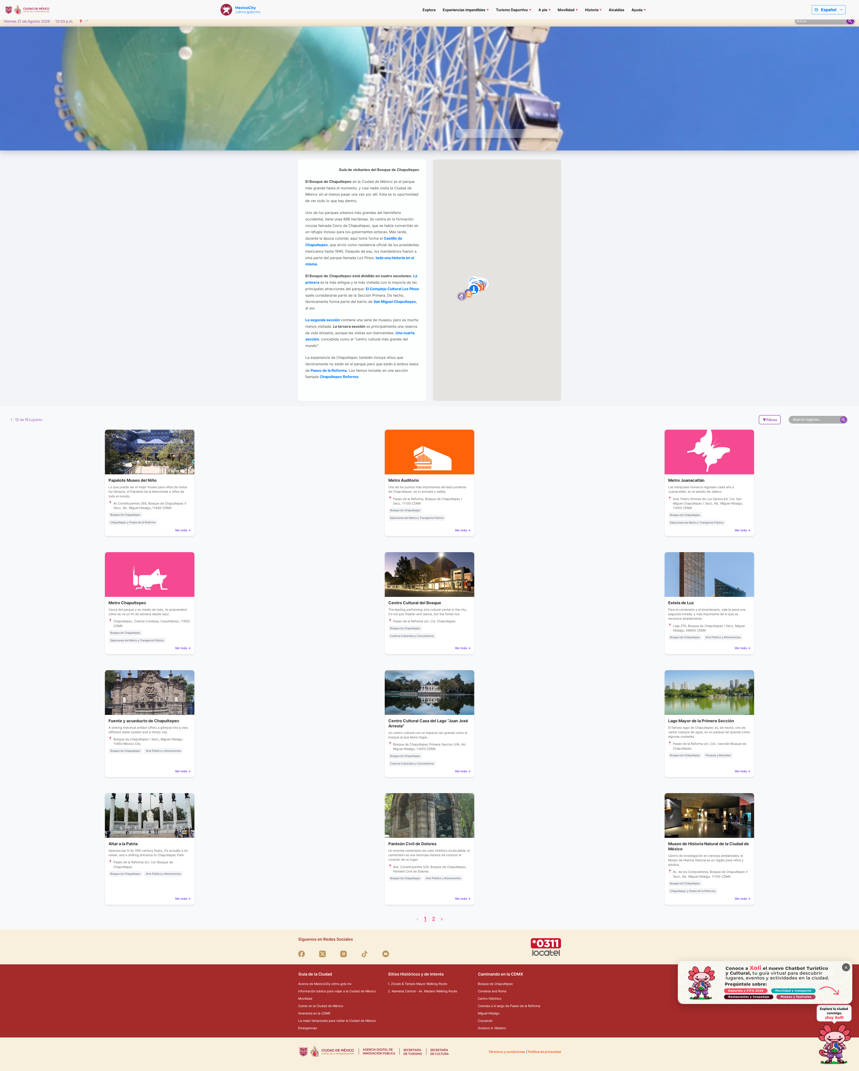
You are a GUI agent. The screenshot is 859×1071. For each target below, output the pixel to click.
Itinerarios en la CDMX (314, 1013)
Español (828, 9)
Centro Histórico (489, 998)
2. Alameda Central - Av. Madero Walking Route (422, 991)
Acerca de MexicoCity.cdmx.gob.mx (325, 984)
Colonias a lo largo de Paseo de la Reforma (509, 1006)
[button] (461, 296)
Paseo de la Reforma (329, 370)
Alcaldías (616, 10)
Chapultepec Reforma (339, 376)
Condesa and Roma (492, 991)
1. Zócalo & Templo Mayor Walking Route (417, 984)
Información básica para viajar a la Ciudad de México (337, 991)
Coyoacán (485, 1020)
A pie (542, 10)
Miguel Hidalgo (489, 1013)
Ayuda (636, 10)
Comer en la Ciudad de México (320, 1006)
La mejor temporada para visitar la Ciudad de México (337, 1020)
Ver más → (183, 530)
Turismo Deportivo (512, 10)
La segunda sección (322, 320)
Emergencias (307, 1028)
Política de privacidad (544, 1052)
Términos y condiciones (507, 1052)
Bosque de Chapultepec (495, 984)
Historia (591, 10)
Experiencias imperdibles (464, 10)
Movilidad (566, 10)
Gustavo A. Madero (492, 1028)
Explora (429, 10)
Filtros (770, 420)
